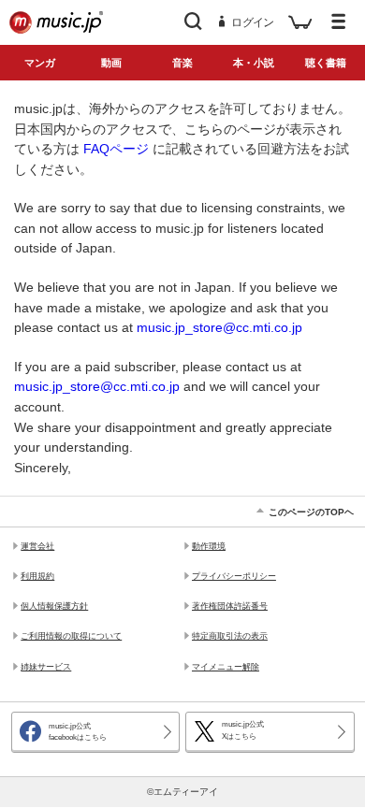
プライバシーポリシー (234, 576)
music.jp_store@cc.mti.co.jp (219, 327)
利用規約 (37, 576)
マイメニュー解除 (225, 666)
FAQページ (116, 148)
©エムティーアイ (183, 791)
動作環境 (209, 546)
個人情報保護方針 (54, 606)
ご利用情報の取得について (71, 636)
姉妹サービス (46, 666)
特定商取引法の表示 (230, 636)
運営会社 (37, 546)
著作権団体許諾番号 (230, 606)
